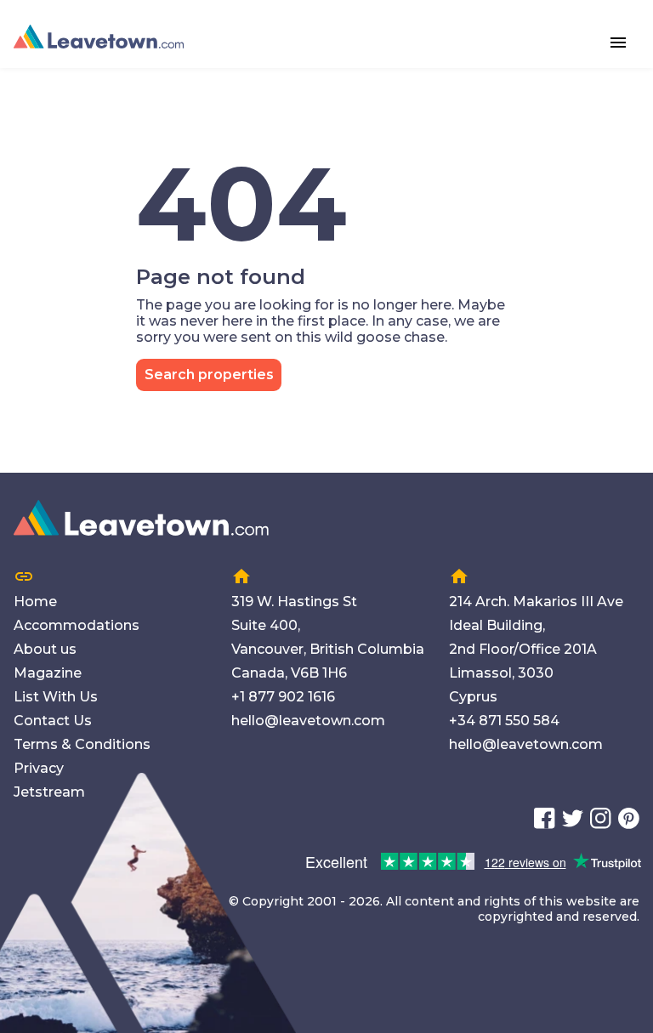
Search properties (209, 374)
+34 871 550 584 (504, 720)
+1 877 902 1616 (283, 697)
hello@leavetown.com (308, 720)
